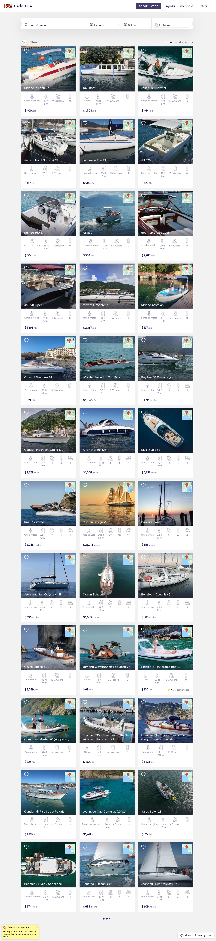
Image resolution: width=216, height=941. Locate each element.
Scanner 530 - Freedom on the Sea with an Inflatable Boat (106, 737)
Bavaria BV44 (150, 522)
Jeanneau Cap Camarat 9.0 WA (104, 811)
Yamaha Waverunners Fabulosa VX (107, 667)
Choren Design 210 (95, 522)
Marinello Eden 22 (36, 88)
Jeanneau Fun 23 (94, 160)
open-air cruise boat (155, 232)
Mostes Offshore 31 (95, 305)
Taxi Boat (89, 88)
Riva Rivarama (34, 522)
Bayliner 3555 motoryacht (158, 377)
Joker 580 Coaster (153, 88)
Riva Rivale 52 (150, 450)
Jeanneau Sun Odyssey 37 (159, 884)
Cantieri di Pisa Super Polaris (44, 811)
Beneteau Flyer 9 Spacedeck (43, 884)
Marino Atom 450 (153, 305)
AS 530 (87, 232)
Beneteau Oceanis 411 (97, 884)
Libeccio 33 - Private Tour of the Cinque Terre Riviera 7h (163, 737)
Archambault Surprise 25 (41, 160)
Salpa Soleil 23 (151, 811)
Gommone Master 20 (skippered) (46, 739)
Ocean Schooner (94, 594)
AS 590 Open (33, 305)
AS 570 (146, 160)
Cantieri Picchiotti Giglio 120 (43, 450)
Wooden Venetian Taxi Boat (102, 377)
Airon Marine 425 (94, 450)
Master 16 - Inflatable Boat (159, 667)
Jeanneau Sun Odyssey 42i (42, 594)
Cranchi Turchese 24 (38, 377)
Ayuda (170, 6)
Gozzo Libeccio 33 (36, 667)
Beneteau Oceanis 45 (155, 594)
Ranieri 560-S (33, 232)
